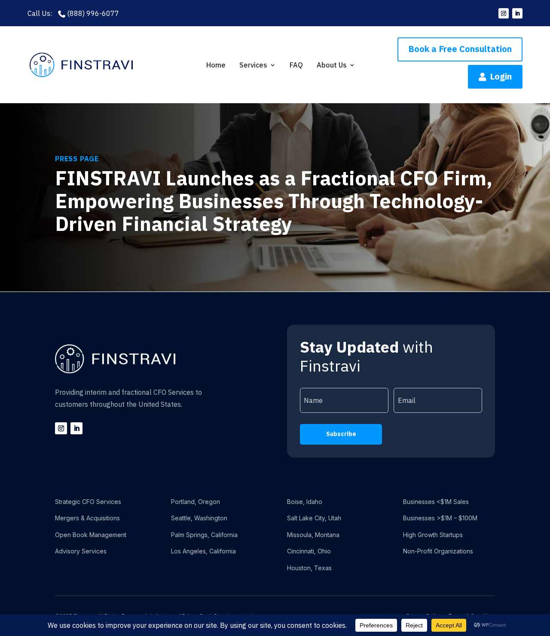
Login (495, 76)
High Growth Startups (433, 534)
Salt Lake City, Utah (314, 518)
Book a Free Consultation (460, 49)
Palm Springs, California (204, 534)
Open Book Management (90, 534)
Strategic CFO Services (88, 501)
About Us (332, 65)
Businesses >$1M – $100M (440, 518)
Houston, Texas (309, 567)
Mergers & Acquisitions (87, 518)
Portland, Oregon (195, 501)
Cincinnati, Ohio (309, 551)
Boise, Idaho (304, 501)
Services (253, 65)
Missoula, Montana (313, 534)
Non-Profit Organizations (438, 551)
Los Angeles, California (203, 551)
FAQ (296, 65)
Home (216, 65)
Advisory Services (81, 551)
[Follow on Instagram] (503, 13)
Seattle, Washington (199, 518)
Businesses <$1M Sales (436, 501)
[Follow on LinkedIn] (517, 13)
